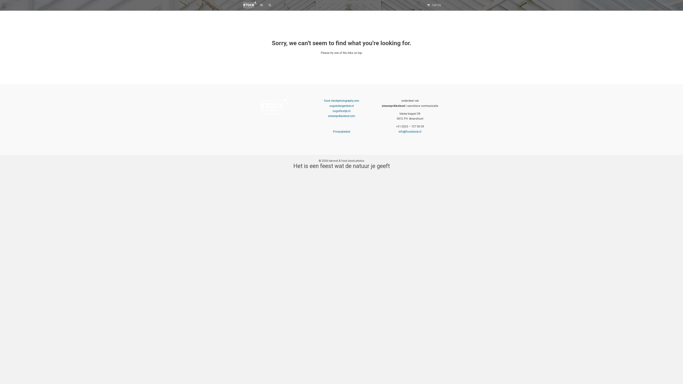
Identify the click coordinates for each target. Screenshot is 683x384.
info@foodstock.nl (410, 131)
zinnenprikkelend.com (341, 116)
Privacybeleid (341, 131)
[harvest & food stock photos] (249, 5)
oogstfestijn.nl (341, 111)
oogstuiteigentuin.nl (341, 106)
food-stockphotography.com (341, 100)
